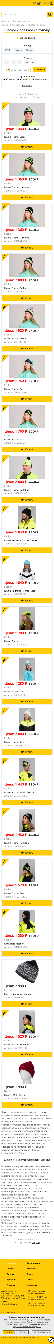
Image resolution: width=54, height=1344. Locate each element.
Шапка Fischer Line (14, 691)
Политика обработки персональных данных (31, 1325)
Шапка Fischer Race (14, 389)
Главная (5, 21)
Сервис (10, 1274)
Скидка (10, 1268)
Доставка (11, 1279)
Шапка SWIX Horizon (15, 1095)
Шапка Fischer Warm (15, 893)
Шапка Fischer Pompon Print (19, 792)
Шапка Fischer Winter (15, 742)
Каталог (11, 1263)
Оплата (30, 1279)
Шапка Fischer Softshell (16, 490)
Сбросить (27, 85)
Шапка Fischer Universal (17, 187)
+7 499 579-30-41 (36, 1299)
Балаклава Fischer (14, 943)
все (38, 97)
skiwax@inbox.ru (9, 1304)
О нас (30, 1274)
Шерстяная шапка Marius (17, 994)
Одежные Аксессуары (13, 25)
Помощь (11, 1285)
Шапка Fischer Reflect (15, 288)
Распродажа (33, 1263)
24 (30, 97)
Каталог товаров (22, 21)
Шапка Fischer (11, 641)
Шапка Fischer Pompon (16, 843)
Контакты (32, 1285)
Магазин (31, 1268)
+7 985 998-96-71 (36, 1293)
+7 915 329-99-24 (36, 1305)
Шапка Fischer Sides (14, 137)
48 (33, 97)
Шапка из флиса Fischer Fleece (20, 540)
